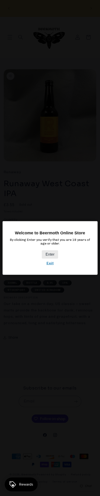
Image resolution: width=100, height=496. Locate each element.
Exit (50, 263)
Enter (50, 254)
